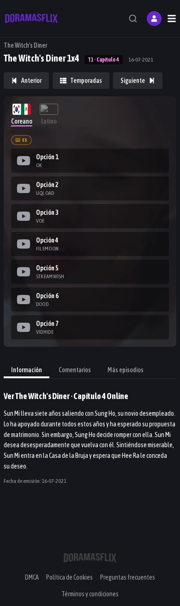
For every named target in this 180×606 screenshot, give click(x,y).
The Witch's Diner (25, 45)
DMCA (32, 577)
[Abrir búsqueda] (133, 18)
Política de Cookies (69, 577)
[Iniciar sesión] (154, 18)
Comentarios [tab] (75, 370)
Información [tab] (26, 370)
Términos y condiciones (90, 594)
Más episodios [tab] (126, 370)
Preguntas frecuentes (127, 577)
